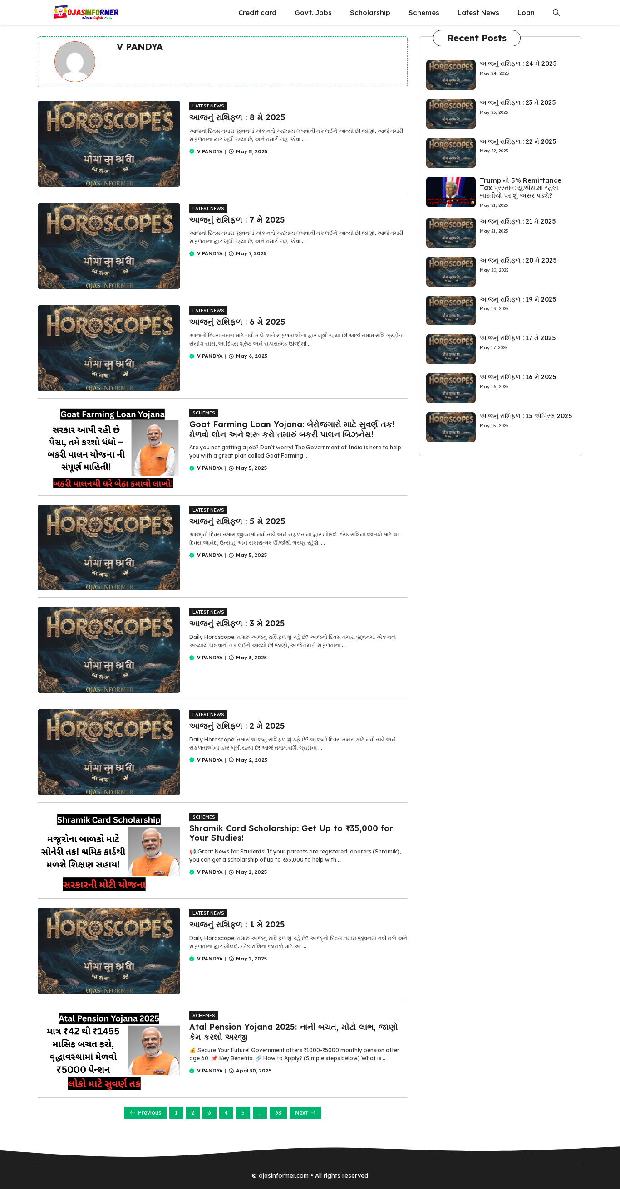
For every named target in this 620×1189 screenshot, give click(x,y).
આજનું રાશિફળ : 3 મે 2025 (237, 623)
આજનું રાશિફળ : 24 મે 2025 (518, 63)
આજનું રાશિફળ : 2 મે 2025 (237, 726)
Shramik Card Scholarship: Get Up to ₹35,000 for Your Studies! (291, 833)
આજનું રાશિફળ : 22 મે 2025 (518, 141)
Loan (526, 12)
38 (278, 1112)
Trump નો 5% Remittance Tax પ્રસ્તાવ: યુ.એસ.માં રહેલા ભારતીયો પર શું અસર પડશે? (520, 188)
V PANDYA (210, 151)
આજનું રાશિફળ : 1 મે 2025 (237, 924)
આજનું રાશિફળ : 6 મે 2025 (237, 322)
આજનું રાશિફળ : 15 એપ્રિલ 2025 (526, 416)
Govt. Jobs (313, 12)
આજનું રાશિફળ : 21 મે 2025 (518, 221)
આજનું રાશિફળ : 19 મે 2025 (518, 299)
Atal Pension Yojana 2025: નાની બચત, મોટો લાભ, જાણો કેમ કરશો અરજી (293, 1032)
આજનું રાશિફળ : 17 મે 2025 (518, 338)
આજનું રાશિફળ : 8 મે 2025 (237, 117)
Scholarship (370, 12)
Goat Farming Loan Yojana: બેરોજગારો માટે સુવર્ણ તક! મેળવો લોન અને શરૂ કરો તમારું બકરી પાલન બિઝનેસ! (291, 429)
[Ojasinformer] (85, 12)
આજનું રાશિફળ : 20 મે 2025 (518, 260)
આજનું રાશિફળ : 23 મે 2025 (518, 102)
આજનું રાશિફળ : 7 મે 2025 (237, 219)
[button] (556, 12)
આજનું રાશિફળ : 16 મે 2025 (518, 377)
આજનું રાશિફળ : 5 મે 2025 (237, 521)
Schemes (423, 12)
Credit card (257, 12)
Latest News (478, 12)
